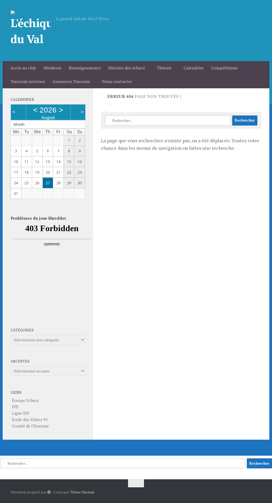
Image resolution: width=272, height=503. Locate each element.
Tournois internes (27, 81)
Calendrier (194, 68)
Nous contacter (117, 81)
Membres (52, 68)
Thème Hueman (82, 492)
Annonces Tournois (71, 81)
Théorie (164, 68)
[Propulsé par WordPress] (49, 492)
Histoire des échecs (126, 68)
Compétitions (224, 68)
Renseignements (85, 68)
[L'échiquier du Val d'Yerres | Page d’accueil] (30, 31)
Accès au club (23, 68)
